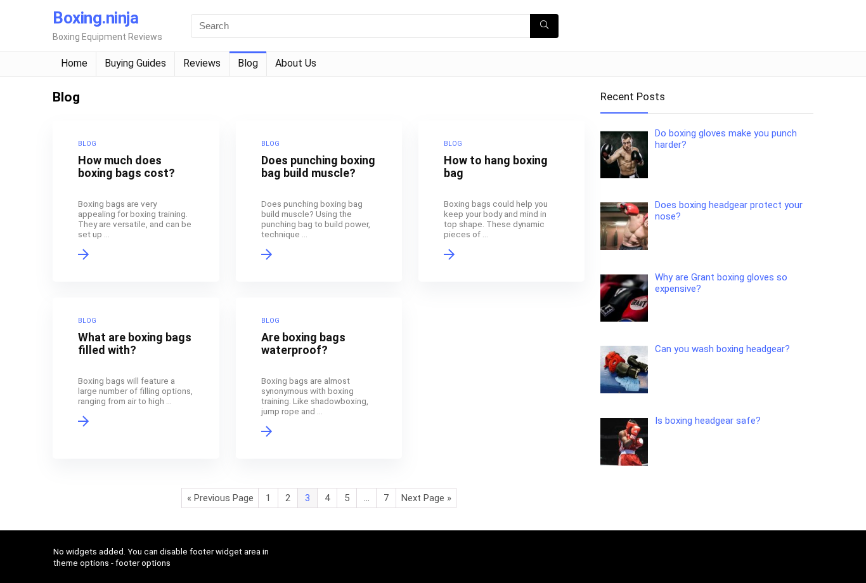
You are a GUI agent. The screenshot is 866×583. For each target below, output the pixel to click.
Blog (248, 63)
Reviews (202, 63)
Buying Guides (135, 63)
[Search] (544, 26)
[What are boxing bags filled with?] (136, 378)
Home (74, 63)
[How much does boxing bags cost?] (136, 201)
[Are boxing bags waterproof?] (319, 378)
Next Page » (426, 498)
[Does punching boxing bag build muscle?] (319, 201)
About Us (295, 63)
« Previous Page (220, 498)
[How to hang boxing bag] (501, 201)
